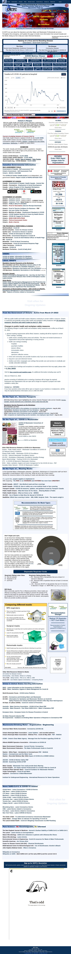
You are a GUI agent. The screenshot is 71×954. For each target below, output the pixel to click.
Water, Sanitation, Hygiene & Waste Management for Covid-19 (27, 689)
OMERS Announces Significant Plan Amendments (19, 286)
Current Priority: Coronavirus (33, 746)
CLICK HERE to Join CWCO (27, 436)
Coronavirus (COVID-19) (35, 729)
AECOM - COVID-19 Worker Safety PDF (15, 760)
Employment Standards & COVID (33, 212)
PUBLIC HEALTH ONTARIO (18, 203)
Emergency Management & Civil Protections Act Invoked (21, 290)
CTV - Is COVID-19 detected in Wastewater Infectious (18, 461)
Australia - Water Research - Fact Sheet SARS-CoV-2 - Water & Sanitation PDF (28, 708)
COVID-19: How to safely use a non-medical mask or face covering (35, 486)
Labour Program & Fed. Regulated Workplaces (24, 187)
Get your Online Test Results (18, 210)
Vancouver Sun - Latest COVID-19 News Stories (18, 799)
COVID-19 (18, 245)
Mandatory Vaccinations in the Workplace (26, 270)
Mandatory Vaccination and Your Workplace (26, 268)
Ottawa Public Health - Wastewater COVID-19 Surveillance (20, 453)
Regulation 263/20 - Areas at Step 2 (20, 199)
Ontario (21, 424)
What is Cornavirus (29, 848)
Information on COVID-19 (37, 742)
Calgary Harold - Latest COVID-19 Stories (16, 803)
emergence (6, 143)
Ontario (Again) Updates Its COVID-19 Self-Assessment (21, 283)
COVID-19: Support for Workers (19, 216)
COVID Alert (23, 189)
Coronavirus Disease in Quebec (22, 232)
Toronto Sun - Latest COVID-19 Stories (15, 801)
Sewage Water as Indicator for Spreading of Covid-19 (29, 818)
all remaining (61, 320)
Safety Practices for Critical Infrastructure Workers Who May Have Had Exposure (36, 700)
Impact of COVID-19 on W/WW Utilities (41, 756)
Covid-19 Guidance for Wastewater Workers (39, 769)
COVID (17, 159)
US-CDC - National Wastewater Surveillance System (18, 455)
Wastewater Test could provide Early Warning (28, 765)
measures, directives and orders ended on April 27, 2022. (23, 322)
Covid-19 (16, 228)
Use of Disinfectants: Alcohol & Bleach (47, 845)
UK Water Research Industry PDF (13, 716)
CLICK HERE (39, 138)
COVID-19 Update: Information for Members (17, 256)
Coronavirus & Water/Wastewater (21, 773)
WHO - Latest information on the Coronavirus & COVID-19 (22, 687)
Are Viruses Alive (22, 841)
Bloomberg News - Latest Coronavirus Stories (18, 807)
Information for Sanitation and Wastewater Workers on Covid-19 (30, 699)
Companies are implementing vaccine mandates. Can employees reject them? (31, 415)
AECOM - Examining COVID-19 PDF (14, 762)
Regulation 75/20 (14, 202)
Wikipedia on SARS (9, 854)
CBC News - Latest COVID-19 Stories (15, 791)
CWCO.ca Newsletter (30, 440)
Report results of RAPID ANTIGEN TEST (29, 177)
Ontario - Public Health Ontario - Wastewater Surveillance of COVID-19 (24, 449)
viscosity (30, 563)
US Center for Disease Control (12, 674)
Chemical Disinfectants (36, 843)
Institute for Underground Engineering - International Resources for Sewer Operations (31, 777)
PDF (53, 734)
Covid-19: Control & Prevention (32, 702)
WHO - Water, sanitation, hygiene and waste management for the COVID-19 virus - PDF (29, 463)
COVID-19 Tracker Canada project (16, 175)
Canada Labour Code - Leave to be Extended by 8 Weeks (21, 285)
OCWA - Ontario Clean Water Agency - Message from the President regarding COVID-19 (31, 738)
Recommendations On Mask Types (36, 503)
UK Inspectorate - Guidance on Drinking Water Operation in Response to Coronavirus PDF (32, 717)
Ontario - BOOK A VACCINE (12, 173)
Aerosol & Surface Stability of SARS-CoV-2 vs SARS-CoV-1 (48, 830)
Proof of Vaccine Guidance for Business (22, 208)
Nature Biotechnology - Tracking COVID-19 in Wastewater (20, 459)
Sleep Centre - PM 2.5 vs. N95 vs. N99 (23, 677)
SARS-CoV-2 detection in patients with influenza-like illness (37, 835)
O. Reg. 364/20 (11, 368)
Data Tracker (37, 159)
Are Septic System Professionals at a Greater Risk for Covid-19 (35, 767)
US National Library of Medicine (12, 451)
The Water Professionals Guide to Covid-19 (38, 748)
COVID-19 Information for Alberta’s (20, 233)
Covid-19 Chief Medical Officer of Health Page (29, 237)
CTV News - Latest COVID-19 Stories (15, 793)
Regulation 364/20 (14, 200)
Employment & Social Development (30, 185)
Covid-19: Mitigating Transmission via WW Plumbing (38, 820)
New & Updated (26, 159)
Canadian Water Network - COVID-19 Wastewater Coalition (20, 465)
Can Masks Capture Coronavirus (20, 679)
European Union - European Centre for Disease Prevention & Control (25, 712)
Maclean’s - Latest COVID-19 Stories (15, 795)
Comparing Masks (37, 679)
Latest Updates (33, 732)
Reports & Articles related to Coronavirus (21, 292)
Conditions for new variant (36, 141)
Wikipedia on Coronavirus (11, 852)
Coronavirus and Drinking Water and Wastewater (25, 697)
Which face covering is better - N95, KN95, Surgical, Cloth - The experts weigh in (37, 497)
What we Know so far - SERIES (28, 493)
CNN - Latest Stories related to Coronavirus (17, 809)
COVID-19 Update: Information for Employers (17, 258)
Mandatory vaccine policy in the (30, 265)
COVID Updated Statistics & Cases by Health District (26, 214)
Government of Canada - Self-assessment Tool (18, 169)
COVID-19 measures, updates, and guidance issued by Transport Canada (40, 488)
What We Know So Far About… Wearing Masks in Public (36, 490)
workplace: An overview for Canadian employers (19, 266)
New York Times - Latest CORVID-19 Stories (17, 813)
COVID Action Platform (27, 693)
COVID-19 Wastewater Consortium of (31, 423)
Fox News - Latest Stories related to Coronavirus (19, 811)
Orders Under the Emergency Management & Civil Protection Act (24, 282)
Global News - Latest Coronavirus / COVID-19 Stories (20, 789)
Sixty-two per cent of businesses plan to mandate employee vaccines (29, 413)
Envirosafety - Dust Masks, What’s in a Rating (17, 676)
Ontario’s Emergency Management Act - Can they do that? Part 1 (24, 275)
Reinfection (14, 143)
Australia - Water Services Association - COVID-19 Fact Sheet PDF (24, 706)
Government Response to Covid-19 (23, 235)
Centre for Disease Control (24, 230)
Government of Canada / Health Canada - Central (25, 183)
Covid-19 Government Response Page (25, 243)
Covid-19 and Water (23, 771)
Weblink (59, 734)
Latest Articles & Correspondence (22, 832)
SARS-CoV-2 (29, 50)
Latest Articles (22, 837)
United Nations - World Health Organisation (35, 42)
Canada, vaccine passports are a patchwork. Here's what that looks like (26, 401)
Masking (24, 141)
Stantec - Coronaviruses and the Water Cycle (17, 754)
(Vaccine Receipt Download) (31, 205)
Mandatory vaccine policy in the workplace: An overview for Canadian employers (28, 408)
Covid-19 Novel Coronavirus (19, 241)
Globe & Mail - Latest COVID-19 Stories (15, 797)
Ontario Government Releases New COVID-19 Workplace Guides (24, 276)
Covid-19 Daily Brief (24, 249)
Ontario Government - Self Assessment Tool (17, 171)
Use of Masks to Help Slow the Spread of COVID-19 (26, 495)
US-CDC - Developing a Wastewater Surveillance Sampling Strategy (23, 457)
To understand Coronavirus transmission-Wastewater (33, 816)
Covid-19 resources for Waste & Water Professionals (46, 839)
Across (63, 400)
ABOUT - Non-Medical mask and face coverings (29, 484)
